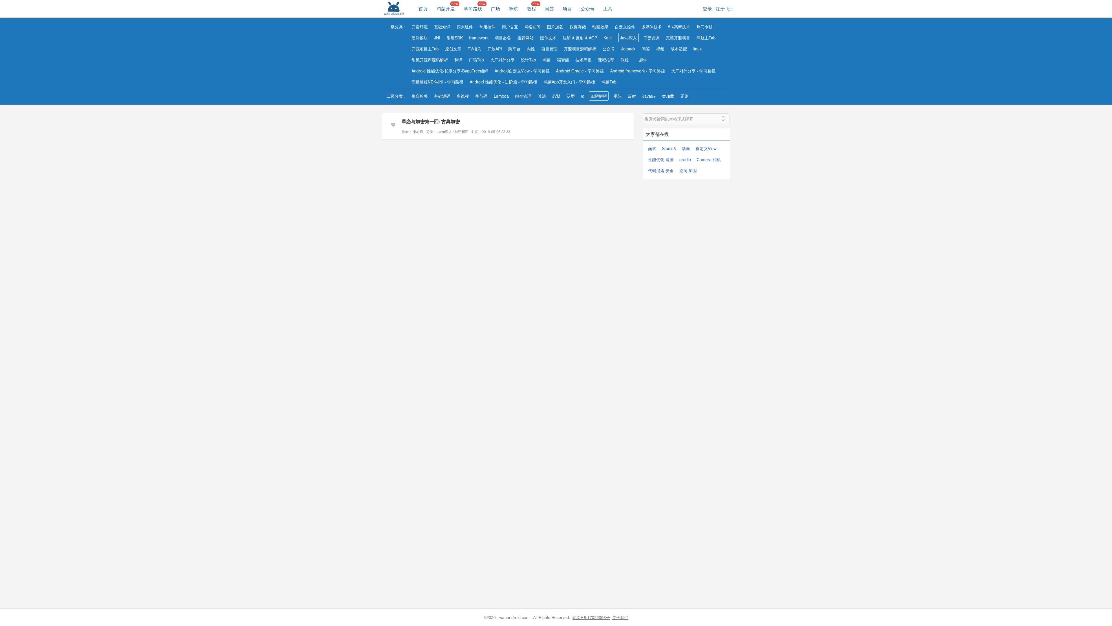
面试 (652, 148)
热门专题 (704, 27)
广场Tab (476, 60)
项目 (567, 8)
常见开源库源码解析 (429, 60)
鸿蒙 (546, 60)
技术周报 (583, 60)
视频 (660, 49)
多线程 (463, 96)
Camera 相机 (709, 159)
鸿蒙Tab (609, 82)
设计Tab (528, 60)
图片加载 (555, 27)
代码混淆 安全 (661, 170)
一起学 (641, 60)
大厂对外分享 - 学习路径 (693, 71)
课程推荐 (606, 60)
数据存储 (578, 27)
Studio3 (669, 148)
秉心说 (417, 131)
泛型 (571, 96)
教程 (531, 8)
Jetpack (628, 49)
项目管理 (549, 49)
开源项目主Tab (425, 49)
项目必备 (503, 38)
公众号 (588, 8)
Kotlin (608, 38)
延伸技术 (548, 38)
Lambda (501, 96)
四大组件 (465, 27)
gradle (685, 159)
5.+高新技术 (679, 27)
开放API (494, 49)
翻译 (458, 60)
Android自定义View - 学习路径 (522, 71)
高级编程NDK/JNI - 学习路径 (437, 82)
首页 (423, 8)
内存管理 (523, 96)
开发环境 (419, 27)
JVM (556, 96)
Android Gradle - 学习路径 (580, 71)
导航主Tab (706, 38)
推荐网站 (525, 38)
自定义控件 (625, 27)
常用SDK (455, 38)
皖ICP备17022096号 (591, 617)
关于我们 (620, 617)
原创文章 (453, 49)
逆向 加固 (688, 170)
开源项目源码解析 (580, 49)
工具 (607, 8)
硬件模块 (419, 38)
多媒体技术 (651, 27)
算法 (542, 96)
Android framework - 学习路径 (637, 71)
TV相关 (474, 49)
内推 (531, 49)
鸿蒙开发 (445, 8)
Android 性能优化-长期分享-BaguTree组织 (449, 71)
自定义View (706, 148)
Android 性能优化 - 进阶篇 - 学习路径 (503, 82)
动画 (686, 148)
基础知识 (442, 27)
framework (479, 38)
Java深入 (628, 38)
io (582, 96)
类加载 (668, 96)
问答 (549, 8)
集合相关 (419, 96)
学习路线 (473, 8)
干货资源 (651, 38)
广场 (495, 8)
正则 (685, 96)
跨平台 (514, 49)
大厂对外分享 (502, 60)
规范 (617, 96)
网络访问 (532, 27)
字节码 (481, 96)
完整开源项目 (678, 38)
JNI (437, 38)
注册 (720, 8)
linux (697, 49)
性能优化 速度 (661, 159)
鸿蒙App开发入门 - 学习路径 (569, 82)
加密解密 (599, 96)
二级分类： (397, 96)
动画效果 (600, 27)
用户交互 (510, 27)
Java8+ (649, 96)
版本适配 (679, 49)
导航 (513, 8)
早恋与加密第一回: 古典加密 (431, 121)
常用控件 (487, 27)
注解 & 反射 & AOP (580, 38)
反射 (632, 96)
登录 (707, 8)
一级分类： (397, 27)
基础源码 (442, 96)
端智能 (563, 60)
